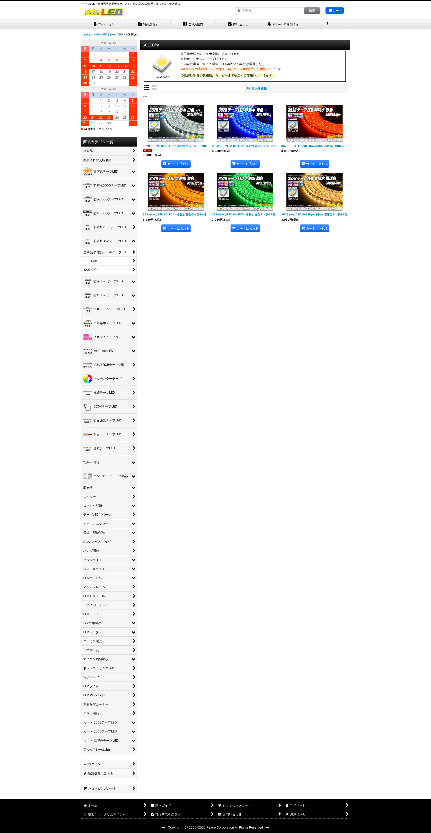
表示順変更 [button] (259, 88)
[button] (327, 24)
